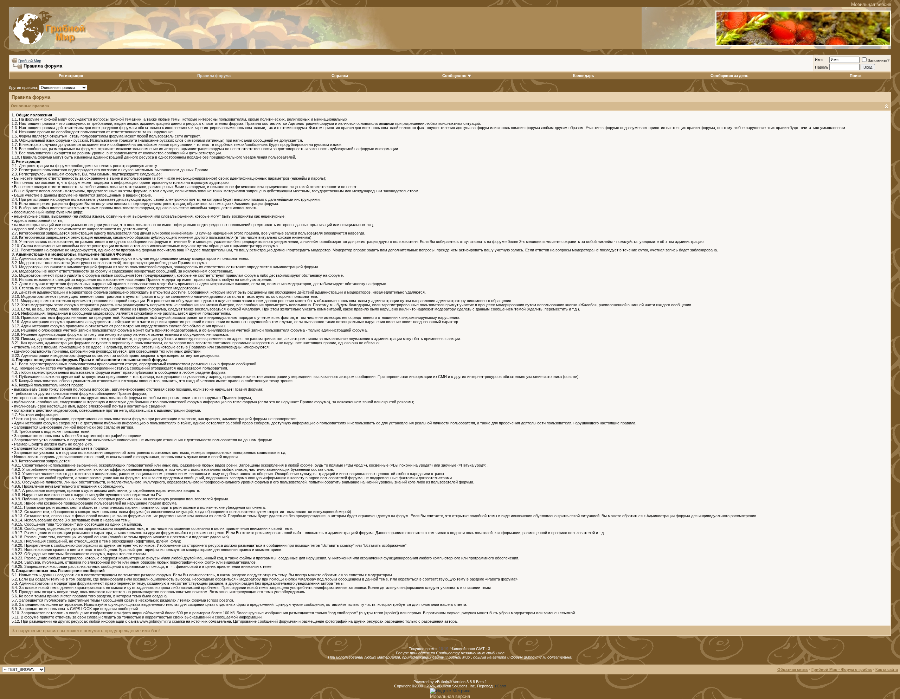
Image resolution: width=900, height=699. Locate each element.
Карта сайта (886, 669)
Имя (819, 60)
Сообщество (454, 75)
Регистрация (71, 75)
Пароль (821, 67)
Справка (340, 75)
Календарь (583, 75)
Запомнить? (878, 60)
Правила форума (214, 75)
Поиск (856, 75)
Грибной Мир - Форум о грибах (841, 669)
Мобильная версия (871, 4)
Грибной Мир (29, 61)
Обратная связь (792, 669)
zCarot (500, 686)
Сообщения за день (729, 75)
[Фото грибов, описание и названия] (803, 44)
